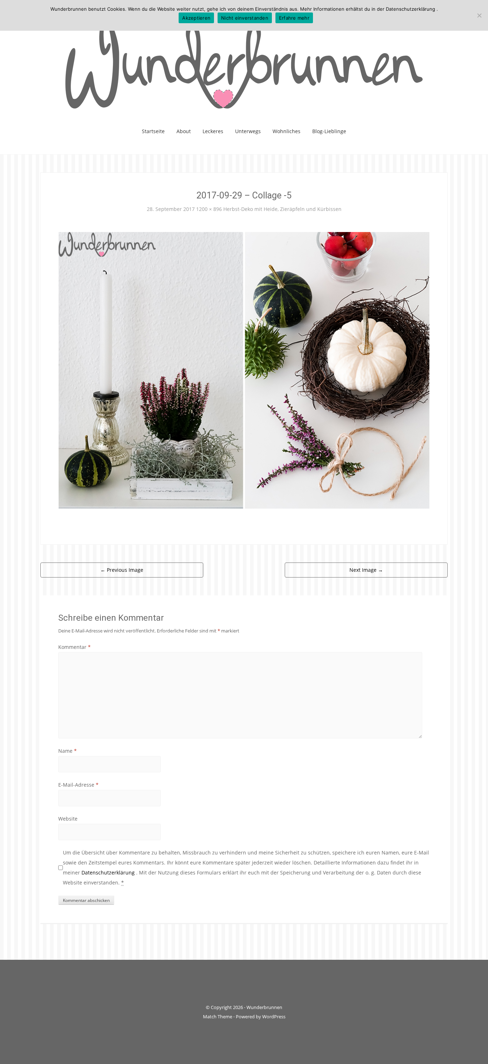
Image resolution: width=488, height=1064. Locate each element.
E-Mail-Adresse (78, 784)
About (183, 131)
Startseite (153, 131)
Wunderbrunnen (264, 1007)
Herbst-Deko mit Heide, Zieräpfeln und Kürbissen (282, 209)
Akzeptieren (196, 18)
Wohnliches (286, 131)
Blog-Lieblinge (329, 131)
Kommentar (74, 647)
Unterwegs (248, 131)
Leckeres (213, 131)
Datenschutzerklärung (108, 872)
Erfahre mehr (294, 18)
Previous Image (121, 569)
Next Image (366, 569)
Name (67, 750)
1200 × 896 (209, 209)
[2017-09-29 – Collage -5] (244, 369)
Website (68, 818)
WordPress (273, 1016)
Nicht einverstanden (244, 18)
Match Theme (217, 1016)
